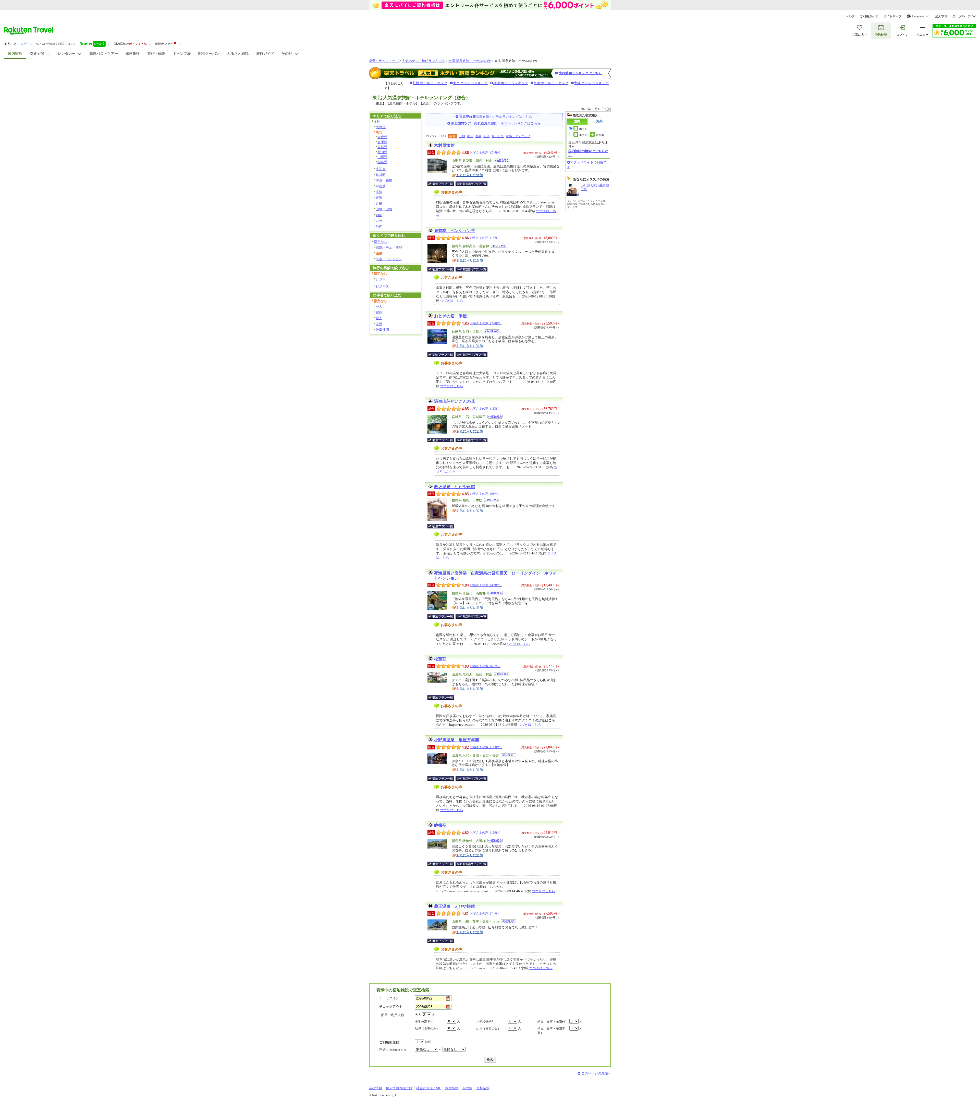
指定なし (380, 242)
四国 (379, 215)
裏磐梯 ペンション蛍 (454, 230)
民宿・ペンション (389, 259)
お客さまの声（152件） (486, 238)
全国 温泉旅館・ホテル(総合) (469, 61)
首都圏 (381, 175)
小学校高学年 (424, 1021)
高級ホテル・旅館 (389, 248)
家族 (379, 312)
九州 (379, 221)
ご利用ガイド (869, 16)
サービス (498, 136)
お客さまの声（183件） (486, 408)
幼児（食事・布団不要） (551, 1031)
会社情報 (375, 1088)
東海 (379, 198)
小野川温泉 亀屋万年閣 (456, 740)
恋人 (379, 318)
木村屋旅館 (444, 145)
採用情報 (451, 1088)
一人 (379, 306)
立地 (462, 136)
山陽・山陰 (384, 209)
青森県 (382, 137)
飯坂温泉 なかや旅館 (454, 487)
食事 (478, 136)
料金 (394, 1050)
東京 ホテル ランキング (470, 83)
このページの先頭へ (596, 1073)
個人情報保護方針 (399, 1088)
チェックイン (389, 998)
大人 (418, 1015)
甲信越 (381, 186)
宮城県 (382, 147)
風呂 (486, 136)
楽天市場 (941, 16)
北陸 (379, 192)
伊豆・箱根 (384, 180)
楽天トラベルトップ (384, 61)
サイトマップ (892, 16)
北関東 (381, 169)
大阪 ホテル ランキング (591, 83)
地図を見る (501, 160)
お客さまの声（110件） (486, 832)
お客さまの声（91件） (485, 494)
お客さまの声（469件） (486, 585)
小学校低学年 (485, 1021)
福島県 (382, 162)
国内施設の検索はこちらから (588, 153)
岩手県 (382, 142)
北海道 (381, 127)
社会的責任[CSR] (428, 1088)
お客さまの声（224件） (486, 323)
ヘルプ (850, 16)
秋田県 (382, 152)
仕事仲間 (382, 330)
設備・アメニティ (518, 136)
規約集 (467, 1088)
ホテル (583, 129)
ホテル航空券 (591, 135)
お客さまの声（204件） (486, 152)
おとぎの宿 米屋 (450, 316)
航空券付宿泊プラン (471, 183)
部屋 (470, 136)
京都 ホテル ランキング (551, 83)
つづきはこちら (451, 301)
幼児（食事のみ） (427, 1028)
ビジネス (382, 286)
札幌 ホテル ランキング (430, 83)
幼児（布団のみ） (488, 1028)
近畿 (379, 203)
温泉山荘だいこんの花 (454, 401)
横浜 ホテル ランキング (510, 83)
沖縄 (379, 226)
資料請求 (482, 1088)
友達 (379, 324)
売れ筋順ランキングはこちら (580, 73)
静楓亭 (440, 825)
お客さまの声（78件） (485, 913)
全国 (377, 121)
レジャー (382, 279)
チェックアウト (390, 1006)
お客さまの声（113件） (486, 747)
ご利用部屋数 (389, 1042)
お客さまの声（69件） (485, 666)
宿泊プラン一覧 (443, 183)
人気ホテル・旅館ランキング (423, 61)
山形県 (382, 157)
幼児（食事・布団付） (552, 1021)
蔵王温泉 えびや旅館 (454, 906)
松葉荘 (440, 659)
